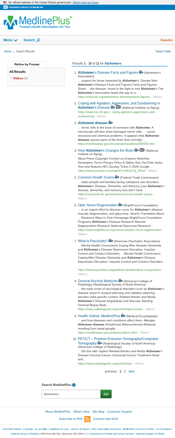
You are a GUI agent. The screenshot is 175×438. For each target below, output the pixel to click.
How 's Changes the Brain (106, 150)
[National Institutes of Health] (6, 7)
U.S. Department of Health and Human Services (109, 433)
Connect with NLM (105, 418)
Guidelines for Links (59, 429)
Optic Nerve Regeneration (97, 205)
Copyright (28, 429)
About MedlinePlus (57, 411)
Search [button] (29, 40)
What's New (81, 411)
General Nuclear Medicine (98, 281)
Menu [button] (7, 40)
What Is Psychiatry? (93, 241)
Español (167, 40)
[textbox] (71, 394)
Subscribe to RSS (71, 418)
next (131, 371)
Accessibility (41, 429)
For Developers (164, 429)
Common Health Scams (96, 177)
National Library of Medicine (26, 7)
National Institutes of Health (150, 433)
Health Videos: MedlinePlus (99, 316)
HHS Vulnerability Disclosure (106, 429)
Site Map (98, 411)
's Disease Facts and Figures (108, 72)
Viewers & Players (80, 429)
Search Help (163, 51)
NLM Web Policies (12, 429)
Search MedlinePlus (56, 385)
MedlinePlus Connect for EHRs (138, 429)
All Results (17, 71)
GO (106, 394)
